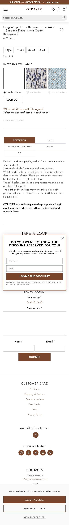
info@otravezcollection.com (34, 479)
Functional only (34, 509)
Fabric (50, 147)
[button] (60, 28)
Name (18, 342)
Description (19, 140)
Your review (34, 308)
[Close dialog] (62, 238)
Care (50, 140)
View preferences (35, 518)
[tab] (19, 140)
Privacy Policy (34, 415)
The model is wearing (19, 147)
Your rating (34, 297)
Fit (19, 153)
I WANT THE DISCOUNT (34, 276)
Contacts (34, 389)
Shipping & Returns (34, 394)
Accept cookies (34, 500)
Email (50, 342)
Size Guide (34, 405)
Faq (34, 410)
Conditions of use (35, 399)
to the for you (34, 3)
